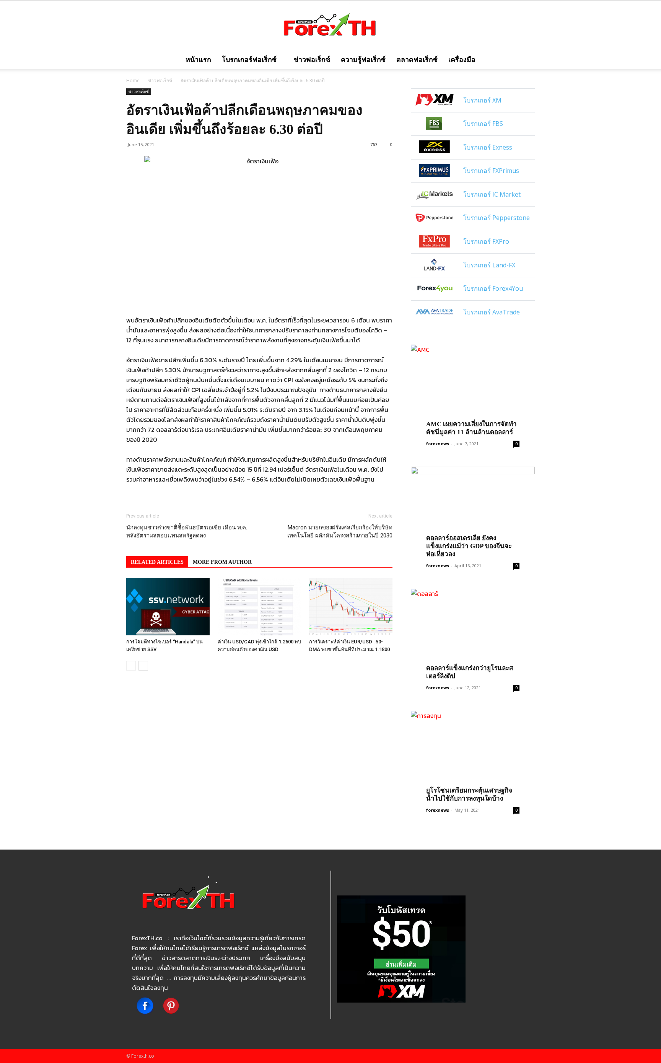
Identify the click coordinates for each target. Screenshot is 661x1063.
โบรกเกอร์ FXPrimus (491, 170)
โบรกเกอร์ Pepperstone (496, 217)
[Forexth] (330, 26)
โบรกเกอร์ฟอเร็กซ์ (249, 59)
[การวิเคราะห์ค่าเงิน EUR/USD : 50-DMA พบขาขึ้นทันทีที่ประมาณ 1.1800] (350, 606)
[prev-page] (131, 666)
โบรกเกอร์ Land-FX (489, 265)
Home (133, 80)
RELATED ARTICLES (157, 562)
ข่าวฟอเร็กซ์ (312, 59)
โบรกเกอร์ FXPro (486, 241)
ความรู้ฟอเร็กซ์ (363, 59)
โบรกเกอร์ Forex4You (493, 288)
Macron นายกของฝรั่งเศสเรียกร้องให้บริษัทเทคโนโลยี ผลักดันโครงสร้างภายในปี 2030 (339, 531)
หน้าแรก (198, 59)
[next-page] (143, 666)
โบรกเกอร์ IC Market (492, 194)
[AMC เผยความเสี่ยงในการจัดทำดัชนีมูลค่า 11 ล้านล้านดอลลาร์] (473, 390)
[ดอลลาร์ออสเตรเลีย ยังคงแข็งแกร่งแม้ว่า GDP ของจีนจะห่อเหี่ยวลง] (473, 512)
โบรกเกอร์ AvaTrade (491, 312)
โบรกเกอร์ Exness (487, 147)
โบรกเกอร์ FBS (483, 123)
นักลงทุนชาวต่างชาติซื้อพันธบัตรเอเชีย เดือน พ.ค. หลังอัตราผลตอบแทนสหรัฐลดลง (186, 531)
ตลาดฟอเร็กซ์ (417, 59)
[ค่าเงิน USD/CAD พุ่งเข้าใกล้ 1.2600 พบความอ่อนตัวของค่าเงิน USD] (259, 606)
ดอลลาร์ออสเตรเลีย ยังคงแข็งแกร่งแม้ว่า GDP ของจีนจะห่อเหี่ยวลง (469, 546)
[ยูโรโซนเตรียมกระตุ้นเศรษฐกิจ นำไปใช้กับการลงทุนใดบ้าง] (473, 756)
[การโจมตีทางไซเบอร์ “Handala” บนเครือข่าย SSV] (168, 606)
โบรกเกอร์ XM (482, 100)
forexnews (437, 443)
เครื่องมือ (461, 59)
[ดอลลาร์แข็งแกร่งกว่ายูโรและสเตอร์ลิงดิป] (473, 634)
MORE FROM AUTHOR (222, 562)
